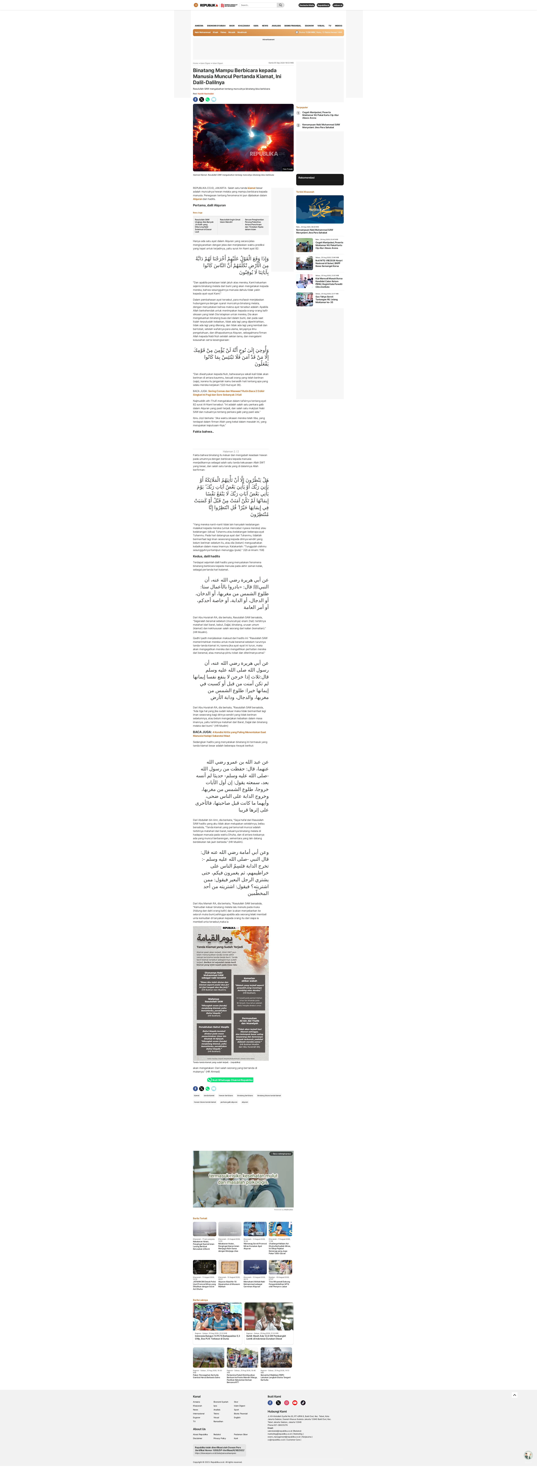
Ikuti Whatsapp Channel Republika (232, 1080)
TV (329, 25)
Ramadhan (218, 1421)
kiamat (251, 187)
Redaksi (217, 1434)
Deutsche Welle (307, 5)
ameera (199, 25)
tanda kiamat (209, 1095)
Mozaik (231, 32)
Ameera (196, 1402)
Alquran (198, 199)
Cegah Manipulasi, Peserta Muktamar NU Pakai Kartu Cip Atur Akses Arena (320, 115)
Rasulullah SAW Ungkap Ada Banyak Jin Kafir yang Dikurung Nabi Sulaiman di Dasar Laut (204, 225)
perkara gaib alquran (229, 1102)
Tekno (216, 1413)
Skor (236, 1402)
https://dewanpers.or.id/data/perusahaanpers (215, 1453)
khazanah (244, 25)
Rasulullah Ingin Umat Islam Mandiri (230, 220)
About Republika (200, 1434)
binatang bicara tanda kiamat (269, 1095)
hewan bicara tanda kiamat (205, 1102)
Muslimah (242, 32)
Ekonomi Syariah (216, 25)
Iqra (215, 1406)
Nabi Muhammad (203, 32)
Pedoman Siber (241, 1434)
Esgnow (196, 1417)
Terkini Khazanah (305, 191)
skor (231, 25)
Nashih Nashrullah (206, 93)
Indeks (338, 25)
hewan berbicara (226, 1095)
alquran (245, 1102)
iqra (256, 25)
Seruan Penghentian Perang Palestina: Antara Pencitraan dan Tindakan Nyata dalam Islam (254, 224)
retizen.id (338, 5)
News (195, 1409)
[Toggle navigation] (196, 5)
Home (195, 63)
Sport (236, 1409)
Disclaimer (197, 1438)
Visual (216, 1417)
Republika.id (323, 5)
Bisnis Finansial (292, 25)
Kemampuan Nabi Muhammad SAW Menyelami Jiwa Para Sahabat (321, 126)
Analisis (217, 1409)
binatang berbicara (245, 1095)
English (237, 1417)
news (265, 25)
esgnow (309, 25)
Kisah (215, 32)
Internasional (198, 1413)
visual (321, 25)
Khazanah (197, 1406)
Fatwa (223, 32)
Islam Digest (205, 63)
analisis (276, 25)
